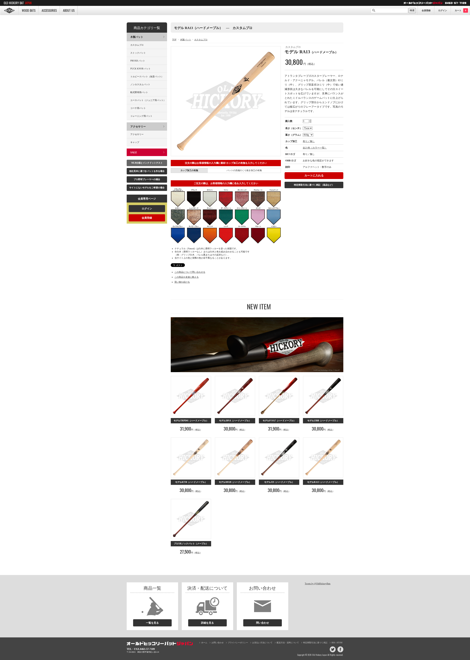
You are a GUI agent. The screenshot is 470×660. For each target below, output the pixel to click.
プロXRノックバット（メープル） (191, 543)
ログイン (442, 10)
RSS (333, 642)
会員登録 (426, 10)
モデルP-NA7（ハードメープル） (279, 420)
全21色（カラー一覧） (315, 147)
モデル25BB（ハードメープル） (323, 420)
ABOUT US (69, 10)
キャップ (134, 142)
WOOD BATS (28, 10)
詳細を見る (207, 622)
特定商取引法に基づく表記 (314, 185)
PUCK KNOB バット (140, 68)
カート (460, 10)
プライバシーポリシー (238, 642)
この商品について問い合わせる (189, 272)
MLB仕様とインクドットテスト (147, 163)
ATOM (339, 642)
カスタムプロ (200, 39)
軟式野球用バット (139, 92)
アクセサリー (138, 126)
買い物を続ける (182, 282)
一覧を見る (152, 622)
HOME (9, 10)
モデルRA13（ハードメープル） (323, 482)
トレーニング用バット (141, 116)
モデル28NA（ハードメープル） (235, 420)
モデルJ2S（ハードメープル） (279, 482)
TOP (174, 39)
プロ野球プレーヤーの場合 (147, 179)
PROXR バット (137, 60)
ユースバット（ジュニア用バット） (148, 100)
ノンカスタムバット (140, 84)
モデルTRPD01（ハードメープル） (191, 420)
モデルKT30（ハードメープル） (191, 482)
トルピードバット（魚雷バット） (146, 76)
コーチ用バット (138, 108)
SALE (133, 152)
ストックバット (138, 53)
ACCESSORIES (49, 10)
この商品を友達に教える (186, 277)
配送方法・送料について (288, 642)
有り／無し (309, 141)
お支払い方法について (262, 642)
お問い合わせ (218, 642)
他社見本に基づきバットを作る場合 (146, 171)
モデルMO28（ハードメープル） (235, 482)
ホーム (204, 642)
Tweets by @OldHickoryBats (317, 583)
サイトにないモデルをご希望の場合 (146, 187)
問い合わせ (262, 622)
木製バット (185, 39)
